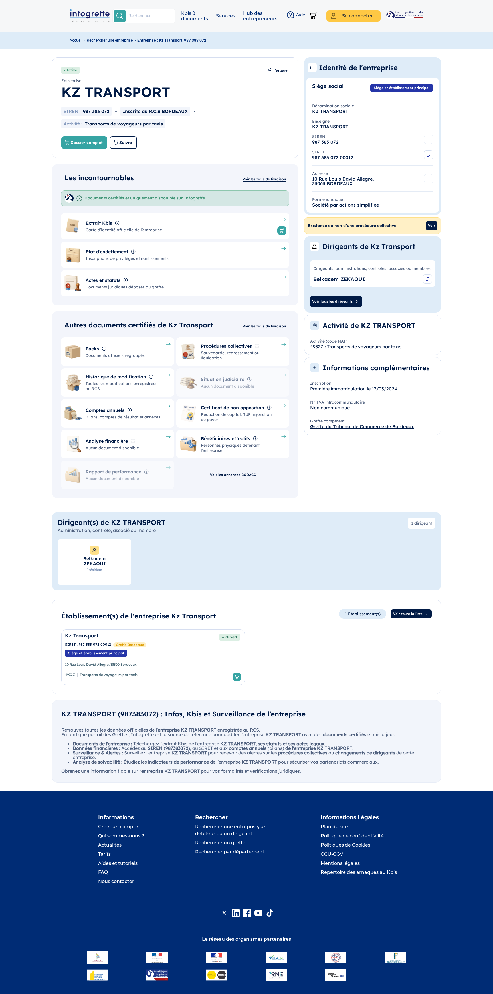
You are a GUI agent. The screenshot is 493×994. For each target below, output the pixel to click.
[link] (153, 657)
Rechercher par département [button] (229, 852)
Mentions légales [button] (340, 863)
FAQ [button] (103, 872)
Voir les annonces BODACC (233, 475)
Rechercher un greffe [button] (220, 842)
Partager (281, 70)
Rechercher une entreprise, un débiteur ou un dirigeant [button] (231, 830)
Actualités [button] (110, 845)
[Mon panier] (314, 16)
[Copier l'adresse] (428, 178)
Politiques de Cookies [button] (345, 845)
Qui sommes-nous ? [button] (121, 836)
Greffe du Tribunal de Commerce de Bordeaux (362, 426)
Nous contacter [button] (116, 881)
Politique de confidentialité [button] (352, 836)
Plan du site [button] (334, 826)
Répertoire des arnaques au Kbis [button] (359, 872)
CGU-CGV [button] (332, 854)
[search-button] (120, 16)
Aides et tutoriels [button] (118, 863)
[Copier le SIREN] (428, 139)
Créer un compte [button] (118, 826)
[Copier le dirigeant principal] (427, 279)
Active (71, 70)
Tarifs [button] (104, 854)
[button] (194, 16)
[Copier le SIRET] (428, 154)
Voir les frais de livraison (264, 179)
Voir (431, 225)
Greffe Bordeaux (130, 645)
